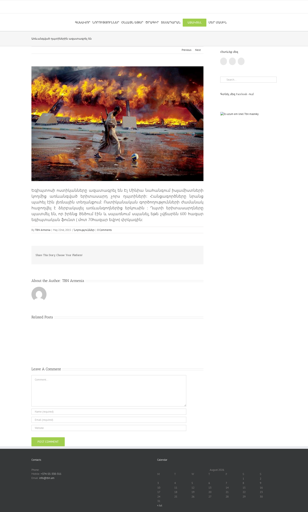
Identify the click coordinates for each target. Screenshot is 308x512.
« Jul (159, 505)
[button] (230, 22)
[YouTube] (232, 61)
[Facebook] (223, 61)
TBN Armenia (42, 230)
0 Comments (104, 230)
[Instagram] (241, 61)
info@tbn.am (46, 478)
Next (198, 50)
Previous (186, 50)
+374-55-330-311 (51, 474)
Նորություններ (84, 230)
